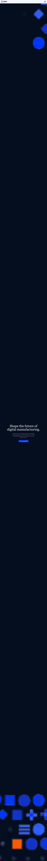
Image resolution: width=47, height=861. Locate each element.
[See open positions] (23, 441)
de (41, 1)
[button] (45, 2)
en (39, 1)
